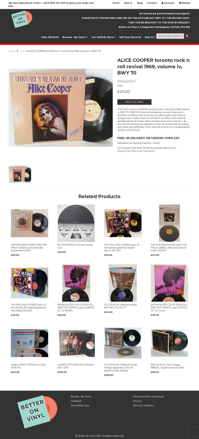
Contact (152, 3)
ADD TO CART (134, 101)
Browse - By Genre (74, 37)
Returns (137, 401)
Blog (139, 3)
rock (22, 51)
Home (116, 3)
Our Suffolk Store (102, 37)
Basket (185, 3)
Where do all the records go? (148, 396)
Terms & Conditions (143, 405)
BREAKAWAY (126, 81)
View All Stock (50, 37)
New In (128, 3)
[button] (18, 134)
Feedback (76, 401)
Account (168, 3)
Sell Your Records (130, 37)
